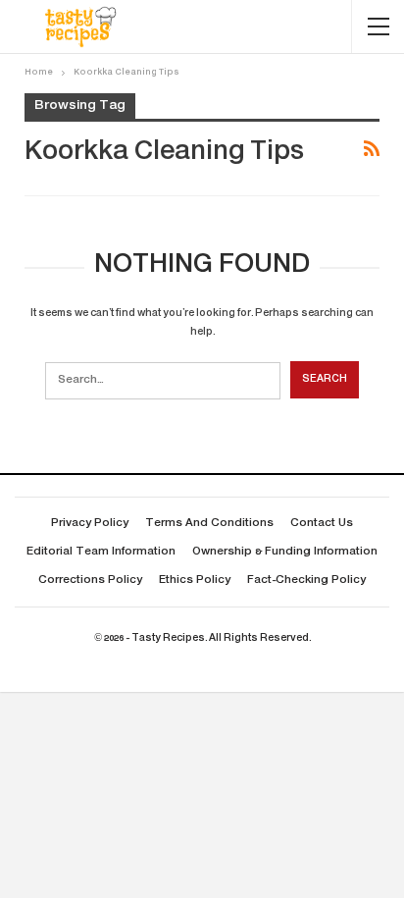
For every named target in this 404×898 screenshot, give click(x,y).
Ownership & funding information (285, 552)
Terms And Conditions (209, 523)
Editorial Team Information (101, 552)
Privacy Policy (89, 523)
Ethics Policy (194, 580)
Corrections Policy (90, 580)
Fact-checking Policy (306, 580)
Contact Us (321, 523)
